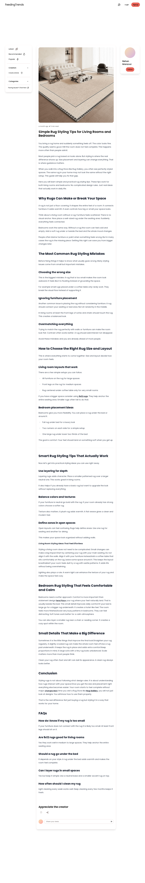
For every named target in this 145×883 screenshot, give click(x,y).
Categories (13, 81)
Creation (12, 68)
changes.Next (51, 690)
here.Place (61, 600)
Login (127, 5)
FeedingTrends (14, 4)
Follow (130, 69)
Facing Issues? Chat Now (17, 88)
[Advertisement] (72, 27)
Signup (135, 5)
